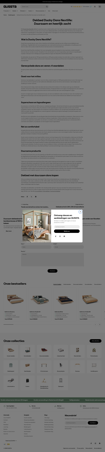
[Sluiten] (80, 211)
